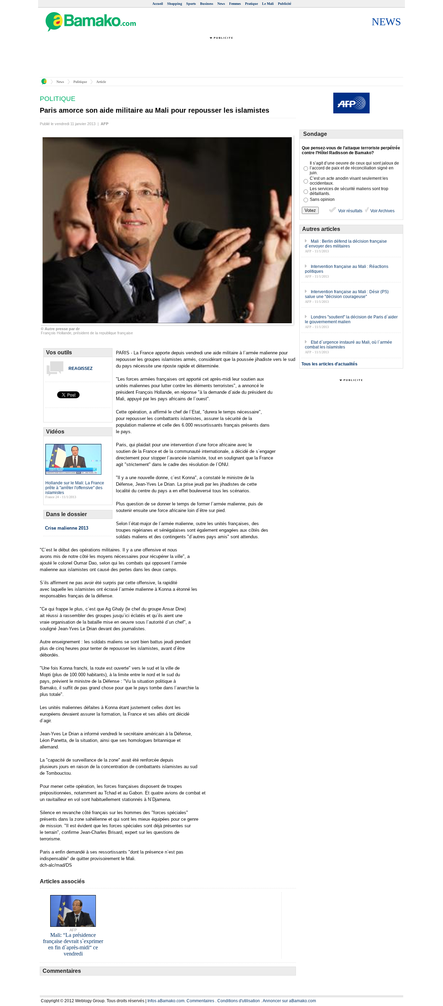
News (221, 4)
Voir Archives (382, 210)
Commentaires (200, 1000)
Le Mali (268, 4)
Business (206, 4)
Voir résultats (349, 210)
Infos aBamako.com (165, 1000)
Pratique (251, 4)
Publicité (284, 4)
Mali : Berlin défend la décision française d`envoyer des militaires (346, 244)
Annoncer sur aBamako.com (289, 1000)
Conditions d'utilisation (238, 1000)
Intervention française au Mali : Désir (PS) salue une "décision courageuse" (347, 294)
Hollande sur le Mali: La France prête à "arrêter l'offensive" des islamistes (74, 488)
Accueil (157, 4)
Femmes (235, 4)
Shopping (174, 4)
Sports (191, 4)
